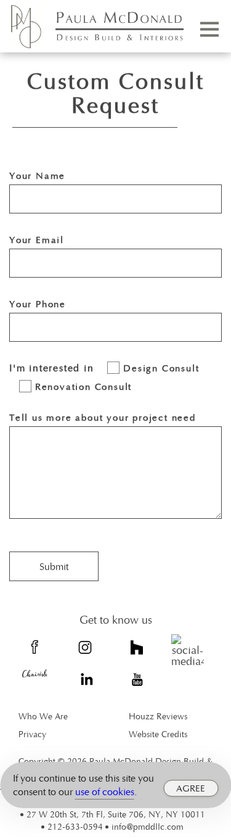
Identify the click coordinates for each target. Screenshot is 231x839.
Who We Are (43, 716)
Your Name (37, 175)
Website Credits (158, 734)
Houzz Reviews (158, 716)
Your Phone (37, 303)
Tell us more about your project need (102, 417)
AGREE (190, 788)
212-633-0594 (75, 826)
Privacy (32, 734)
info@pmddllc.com (147, 826)
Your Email (36, 239)
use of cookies (104, 791)
